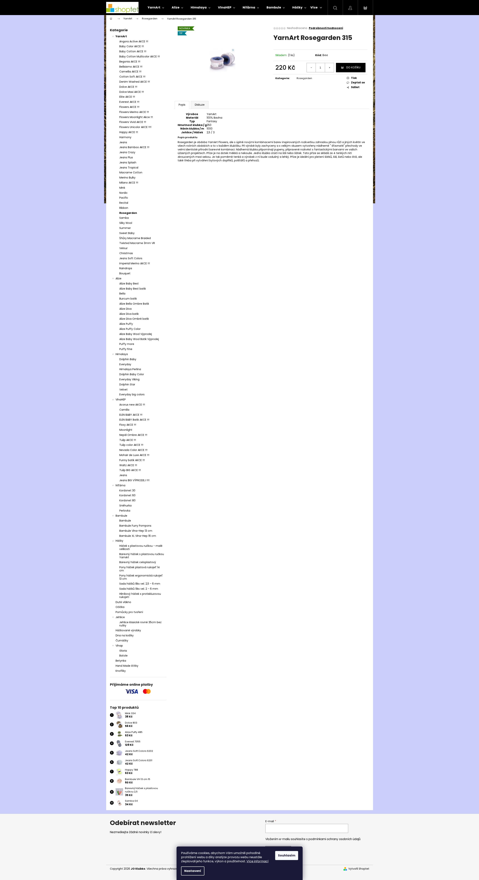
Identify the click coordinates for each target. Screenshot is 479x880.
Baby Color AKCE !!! (131, 46)
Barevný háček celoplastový (137, 562)
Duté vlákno (123, 602)
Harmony (125, 137)
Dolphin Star (127, 384)
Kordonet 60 (127, 495)
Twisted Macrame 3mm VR (137, 243)
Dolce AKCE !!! (128, 87)
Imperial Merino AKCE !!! (134, 263)
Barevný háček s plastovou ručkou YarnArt (141, 555)
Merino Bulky (127, 177)
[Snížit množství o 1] (311, 67)
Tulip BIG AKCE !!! (130, 470)
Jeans (123, 142)
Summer (125, 228)
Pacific (123, 198)
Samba (124, 218)
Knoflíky (121, 671)
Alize (118, 278)
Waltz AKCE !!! (128, 465)
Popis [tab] (182, 105)
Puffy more (126, 344)
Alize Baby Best (129, 283)
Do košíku (353, 67)
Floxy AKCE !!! (127, 425)
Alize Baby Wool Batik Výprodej (139, 339)
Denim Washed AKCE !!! (134, 82)
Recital (123, 203)
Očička (120, 607)
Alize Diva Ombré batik (134, 319)
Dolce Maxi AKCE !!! (131, 92)
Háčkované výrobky (128, 630)
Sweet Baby (127, 233)
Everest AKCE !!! (129, 102)
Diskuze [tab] (200, 105)
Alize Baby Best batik (132, 289)
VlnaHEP (121, 399)
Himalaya (122, 354)
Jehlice (120, 617)
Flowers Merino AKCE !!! (134, 112)
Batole (123, 655)
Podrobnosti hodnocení (326, 28)
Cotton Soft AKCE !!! (132, 77)
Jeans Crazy (127, 152)
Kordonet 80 (127, 500)
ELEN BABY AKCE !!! (130, 415)
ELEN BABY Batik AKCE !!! (134, 420)
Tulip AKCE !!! (127, 440)
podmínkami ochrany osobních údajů (334, 839)
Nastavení (192, 871)
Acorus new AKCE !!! (132, 404)
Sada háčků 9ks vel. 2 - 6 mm (138, 589)
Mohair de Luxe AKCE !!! (134, 455)
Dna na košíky (125, 635)
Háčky (119, 541)
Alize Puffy (126, 324)
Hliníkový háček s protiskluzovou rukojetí (140, 595)
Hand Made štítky (127, 666)
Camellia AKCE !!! (130, 71)
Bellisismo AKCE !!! (130, 67)
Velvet (123, 389)
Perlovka (124, 510)
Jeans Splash (127, 162)
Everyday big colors (132, 394)
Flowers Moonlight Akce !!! (136, 117)
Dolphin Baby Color (131, 374)
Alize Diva (125, 309)
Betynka (121, 661)
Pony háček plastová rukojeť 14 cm (139, 568)
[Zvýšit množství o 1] (329, 67)
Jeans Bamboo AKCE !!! (134, 147)
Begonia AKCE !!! (129, 61)
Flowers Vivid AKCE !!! (132, 122)
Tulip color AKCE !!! (131, 445)
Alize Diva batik (129, 314)
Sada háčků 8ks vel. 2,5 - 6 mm (139, 584)
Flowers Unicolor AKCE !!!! (135, 127)
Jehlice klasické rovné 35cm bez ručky (140, 623)
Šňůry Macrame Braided (135, 238)
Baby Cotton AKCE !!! (132, 51)
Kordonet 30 (127, 490)
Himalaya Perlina (130, 369)
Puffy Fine (125, 349)
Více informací (258, 861)
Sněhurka (125, 505)
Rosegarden (128, 213)
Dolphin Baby (127, 359)
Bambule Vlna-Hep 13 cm (135, 531)
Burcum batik (128, 298)
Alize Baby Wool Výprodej (135, 334)
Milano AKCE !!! (128, 183)
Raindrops (125, 268)
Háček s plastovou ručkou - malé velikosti (140, 547)
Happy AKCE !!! (128, 132)
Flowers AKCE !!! (129, 107)
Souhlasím (286, 855)
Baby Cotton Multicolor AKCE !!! (139, 56)
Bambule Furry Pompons (135, 526)
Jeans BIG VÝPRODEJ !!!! (134, 480)
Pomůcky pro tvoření (129, 612)
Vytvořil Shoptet (358, 869)
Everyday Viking (129, 379)
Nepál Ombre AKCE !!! (133, 435)
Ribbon (123, 208)
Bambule (121, 516)
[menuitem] (156, 7)
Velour (123, 248)
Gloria (123, 651)
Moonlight (125, 430)
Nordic (123, 193)
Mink (122, 188)
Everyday (125, 364)
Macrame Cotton (130, 172)
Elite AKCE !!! (127, 97)
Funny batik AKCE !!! (132, 460)
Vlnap (119, 645)
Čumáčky (122, 640)
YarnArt (121, 36)
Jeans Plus (126, 157)
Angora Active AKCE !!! (133, 41)
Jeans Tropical (128, 167)
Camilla (124, 410)
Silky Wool (125, 223)
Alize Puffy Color (130, 329)
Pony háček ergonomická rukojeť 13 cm (141, 577)
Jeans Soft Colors (130, 258)
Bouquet (124, 273)
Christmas (126, 253)
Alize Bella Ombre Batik (134, 304)
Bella (122, 293)
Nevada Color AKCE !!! (133, 450)
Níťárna (120, 485)
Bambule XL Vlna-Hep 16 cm (137, 536)
